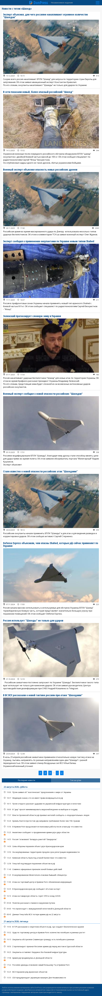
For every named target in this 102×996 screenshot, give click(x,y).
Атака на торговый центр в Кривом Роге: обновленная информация (51, 882)
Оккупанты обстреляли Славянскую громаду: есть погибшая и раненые (51, 940)
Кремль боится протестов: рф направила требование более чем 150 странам (51, 820)
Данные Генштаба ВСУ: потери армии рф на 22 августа (51, 915)
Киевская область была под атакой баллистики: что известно (51, 857)
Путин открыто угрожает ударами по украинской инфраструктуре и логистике (51, 803)
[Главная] (30, 2)
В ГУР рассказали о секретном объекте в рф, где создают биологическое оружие (51, 926)
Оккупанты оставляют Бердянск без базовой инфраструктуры (51, 952)
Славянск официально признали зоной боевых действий (51, 869)
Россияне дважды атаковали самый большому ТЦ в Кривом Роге (51, 965)
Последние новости (26, 780)
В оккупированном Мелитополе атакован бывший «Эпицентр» (51, 875)
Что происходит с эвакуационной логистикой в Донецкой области (51, 908)
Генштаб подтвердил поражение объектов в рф (51, 863)
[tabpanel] (51, 882)
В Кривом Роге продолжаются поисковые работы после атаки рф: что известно (51, 826)
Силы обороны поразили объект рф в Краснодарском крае (51, 846)
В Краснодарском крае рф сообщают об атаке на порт (51, 889)
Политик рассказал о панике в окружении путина (51, 902)
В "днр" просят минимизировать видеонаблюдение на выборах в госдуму (51, 809)
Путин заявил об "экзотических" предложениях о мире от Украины (51, 792)
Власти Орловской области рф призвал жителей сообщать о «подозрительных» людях (51, 815)
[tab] (26, 780)
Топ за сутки (75, 780)
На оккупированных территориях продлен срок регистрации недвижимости (51, 852)
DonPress (41, 3)
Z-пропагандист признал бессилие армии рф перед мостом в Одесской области (51, 946)
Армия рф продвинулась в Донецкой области (51, 958)
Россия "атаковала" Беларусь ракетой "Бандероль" (51, 840)
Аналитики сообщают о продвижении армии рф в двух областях (51, 833)
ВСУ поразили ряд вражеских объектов (51, 971)
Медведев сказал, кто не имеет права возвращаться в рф (51, 798)
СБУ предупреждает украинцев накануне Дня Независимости (51, 977)
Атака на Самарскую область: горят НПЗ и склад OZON (51, 896)
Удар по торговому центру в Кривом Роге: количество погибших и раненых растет (51, 933)
